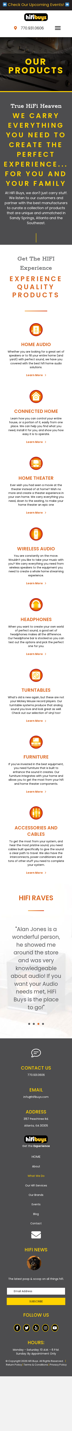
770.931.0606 (32, 28)
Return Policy (14, 1364)
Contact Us (36, 1068)
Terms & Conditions (36, 1364)
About (36, 1166)
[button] (36, 375)
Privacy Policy (58, 1364)
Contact (36, 1223)
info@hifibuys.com (36, 1097)
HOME (36, 1156)
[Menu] (57, 28)
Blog (36, 1214)
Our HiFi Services (36, 1185)
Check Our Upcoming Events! (36, 4)
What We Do (36, 1176)
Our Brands (36, 1195)
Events (36, 1204)
